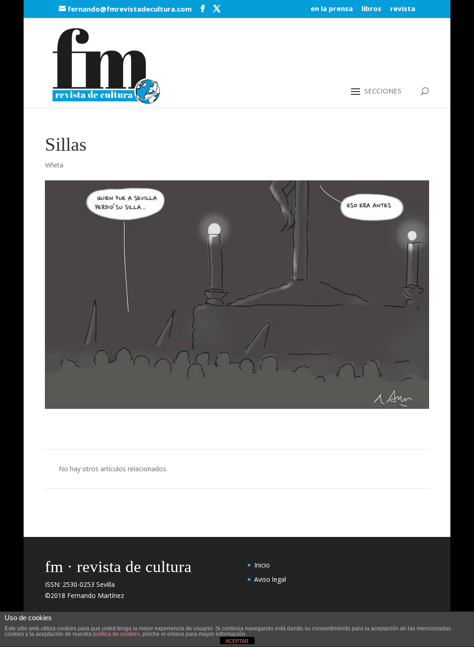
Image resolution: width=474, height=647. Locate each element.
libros (371, 9)
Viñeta (54, 164)
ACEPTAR (237, 641)
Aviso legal (270, 579)
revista (402, 9)
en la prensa (332, 9)
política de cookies (116, 634)
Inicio (262, 565)
